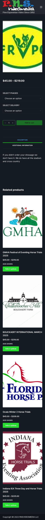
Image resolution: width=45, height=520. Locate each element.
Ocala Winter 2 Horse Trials (16, 412)
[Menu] (41, 7)
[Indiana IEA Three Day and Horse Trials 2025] (22, 458)
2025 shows (8, 264)
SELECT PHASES (10, 93)
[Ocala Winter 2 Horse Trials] (22, 381)
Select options (10, 269)
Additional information (22, 145)
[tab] (22, 140)
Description (22, 140)
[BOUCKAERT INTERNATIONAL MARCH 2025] (22, 301)
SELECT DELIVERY (11, 105)
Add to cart (29, 123)
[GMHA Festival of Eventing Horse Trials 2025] (22, 221)
